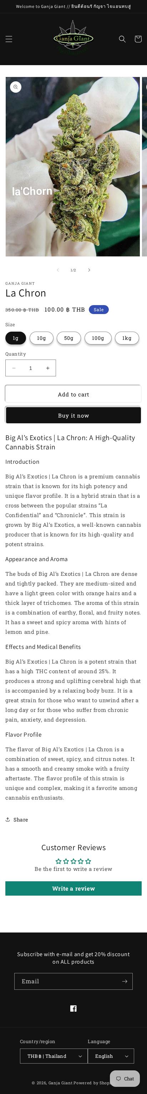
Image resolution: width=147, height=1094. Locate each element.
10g (41, 337)
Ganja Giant (61, 1082)
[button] (9, 39)
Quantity (15, 354)
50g (69, 337)
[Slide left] (58, 270)
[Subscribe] (124, 981)
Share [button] (21, 819)
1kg (127, 337)
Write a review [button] (73, 888)
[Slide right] (89, 270)
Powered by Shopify (94, 1082)
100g (98, 337)
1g (16, 337)
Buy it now (73, 415)
